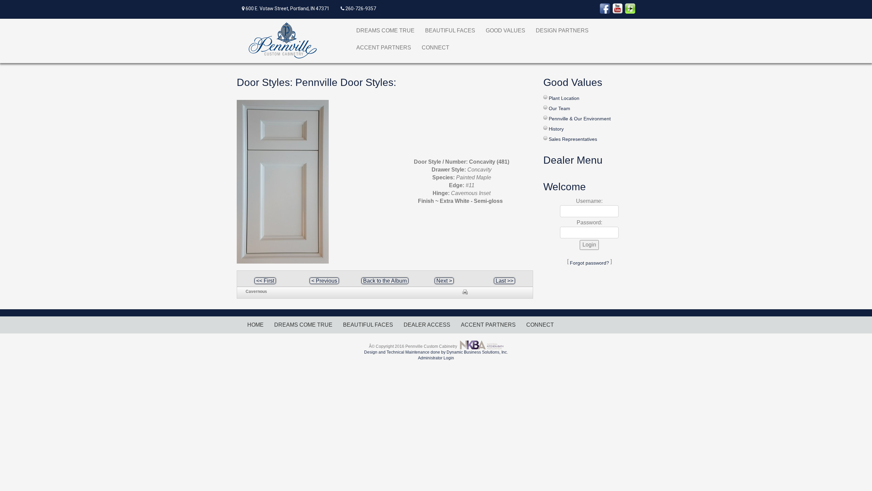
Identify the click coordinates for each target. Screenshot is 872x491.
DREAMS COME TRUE (385, 30)
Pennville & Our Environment (580, 118)
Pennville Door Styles (344, 82)
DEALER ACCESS (427, 325)
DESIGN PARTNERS (562, 30)
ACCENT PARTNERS (383, 47)
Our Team (559, 108)
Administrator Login (436, 358)
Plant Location (564, 98)
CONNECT (435, 47)
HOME (255, 325)
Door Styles (263, 82)
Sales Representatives (573, 139)
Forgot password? (589, 263)
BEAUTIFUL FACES (450, 30)
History (556, 129)
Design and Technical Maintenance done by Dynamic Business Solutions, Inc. (436, 352)
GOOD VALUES (505, 30)
